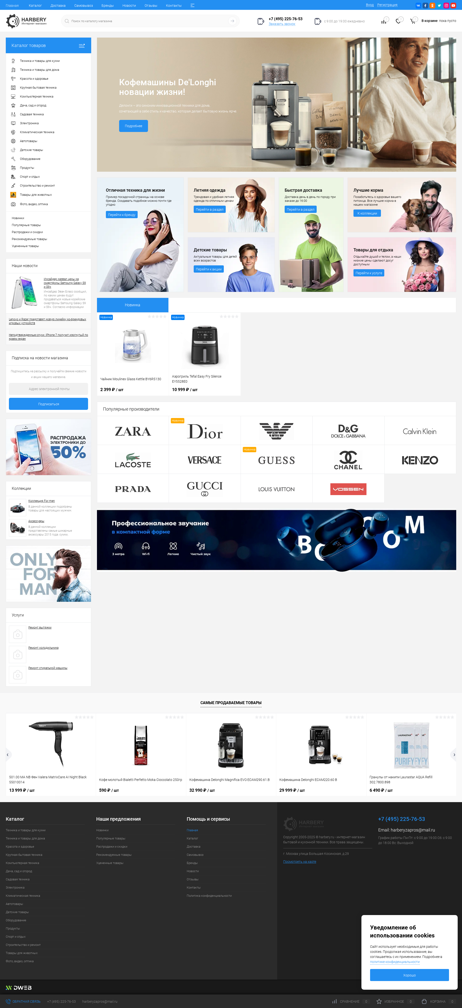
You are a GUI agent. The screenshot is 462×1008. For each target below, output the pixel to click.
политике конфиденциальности (395, 962)
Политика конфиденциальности (209, 895)
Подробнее (133, 126)
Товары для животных (22, 953)
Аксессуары (36, 521)
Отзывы (151, 5)
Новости (129, 5)
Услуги (18, 615)
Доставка (58, 5)
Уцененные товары (25, 246)
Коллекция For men (41, 501)
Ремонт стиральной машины (47, 668)
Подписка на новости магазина (40, 358)
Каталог (35, 5)
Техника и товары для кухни (25, 830)
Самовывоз (83, 5)
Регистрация (387, 5)
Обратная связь (26, 1001)
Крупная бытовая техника (24, 855)
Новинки (18, 218)
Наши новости (25, 265)
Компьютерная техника (22, 863)
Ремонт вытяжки (39, 627)
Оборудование (16, 920)
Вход (370, 5)
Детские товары (17, 912)
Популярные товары (26, 225)
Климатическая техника (23, 895)
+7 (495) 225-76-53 (61, 1001)
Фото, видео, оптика (20, 961)
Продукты (13, 928)
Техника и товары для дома (25, 838)
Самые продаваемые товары (231, 702)
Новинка (132, 305)
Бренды (108, 5)
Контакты (174, 5)
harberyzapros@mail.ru (413, 829)
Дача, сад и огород (19, 871)
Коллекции (21, 488)
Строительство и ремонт (23, 945)
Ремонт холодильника (43, 647)
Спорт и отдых (16, 936)
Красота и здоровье (20, 846)
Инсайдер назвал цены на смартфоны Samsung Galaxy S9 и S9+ (65, 282)
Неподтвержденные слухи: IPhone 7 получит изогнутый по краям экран (48, 336)
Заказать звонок (282, 24)
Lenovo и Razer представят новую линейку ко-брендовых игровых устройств (47, 321)
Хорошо (409, 975)
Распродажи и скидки (27, 232)
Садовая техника (18, 879)
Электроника (15, 887)
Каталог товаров (29, 45)
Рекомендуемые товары (29, 239)
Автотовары (14, 904)
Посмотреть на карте (299, 862)
